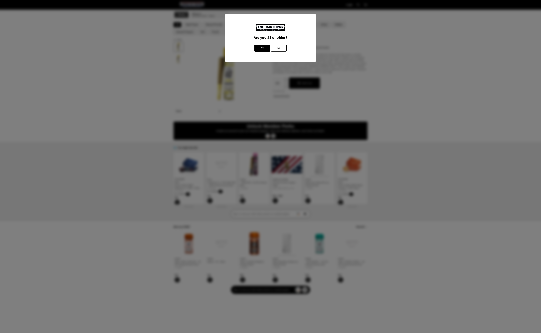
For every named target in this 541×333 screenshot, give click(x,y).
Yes (262, 48)
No (278, 48)
